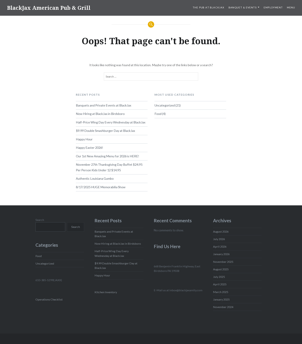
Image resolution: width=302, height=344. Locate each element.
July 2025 (219, 276)
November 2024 (223, 307)
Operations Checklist (49, 299)
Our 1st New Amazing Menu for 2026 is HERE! (107, 156)
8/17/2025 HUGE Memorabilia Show (100, 187)
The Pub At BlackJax (208, 7)
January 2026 (221, 254)
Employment (273, 7)
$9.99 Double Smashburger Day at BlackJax (105, 131)
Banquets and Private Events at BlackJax (103, 105)
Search (39, 219)
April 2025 (219, 284)
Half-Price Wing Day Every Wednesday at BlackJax (110, 122)
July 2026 (219, 239)
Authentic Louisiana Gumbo (95, 178)
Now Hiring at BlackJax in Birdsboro (100, 114)
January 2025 (221, 299)
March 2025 (220, 292)
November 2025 (223, 261)
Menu (291, 7)
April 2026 (219, 246)
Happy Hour (84, 139)
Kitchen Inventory (106, 292)
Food (157, 114)
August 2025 (221, 269)
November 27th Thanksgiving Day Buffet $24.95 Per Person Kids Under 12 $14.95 (109, 167)
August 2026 (221, 231)
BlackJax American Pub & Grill (49, 7)
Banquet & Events (243, 7)
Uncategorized (164, 105)
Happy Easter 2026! (89, 147)
